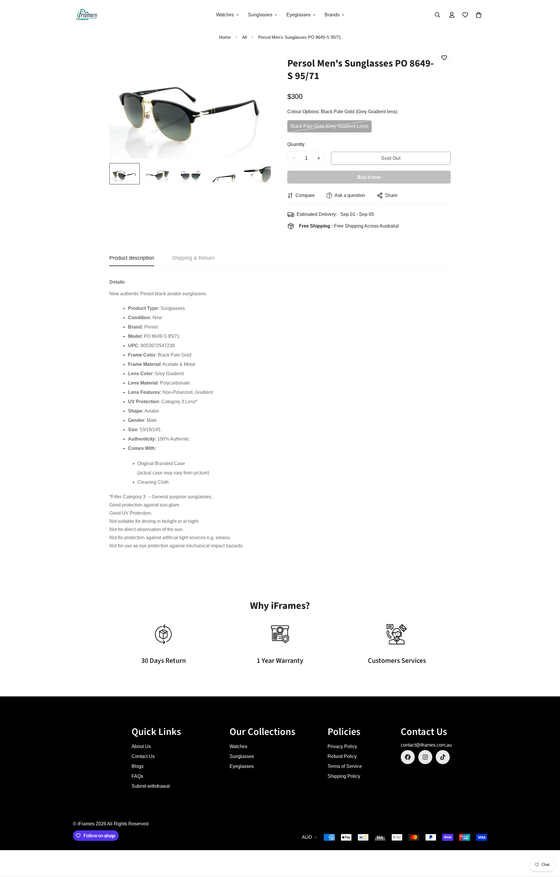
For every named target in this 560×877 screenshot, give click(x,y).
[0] (478, 15)
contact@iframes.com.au (426, 745)
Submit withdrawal (151, 786)
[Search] (437, 14)
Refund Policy (342, 756)
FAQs (137, 776)
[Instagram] (425, 757)
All (244, 37)
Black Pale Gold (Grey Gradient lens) (329, 128)
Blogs (138, 766)
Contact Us (143, 756)
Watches (225, 14)
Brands (332, 14)
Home (225, 37)
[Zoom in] (260, 62)
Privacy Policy (342, 746)
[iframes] (87, 15)
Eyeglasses (298, 14)
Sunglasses (260, 14)
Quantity (295, 144)
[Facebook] (408, 757)
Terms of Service (345, 766)
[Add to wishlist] (444, 57)
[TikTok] (443, 757)
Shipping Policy (344, 776)
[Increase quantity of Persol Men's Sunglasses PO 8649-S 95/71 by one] (319, 158)
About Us (141, 746)
